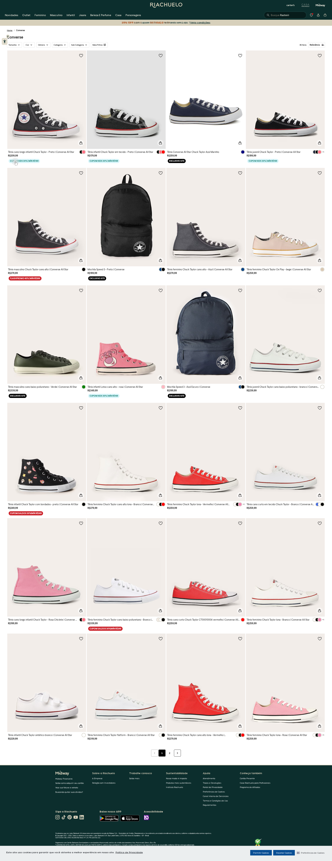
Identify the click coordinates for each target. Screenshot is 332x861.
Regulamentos (209, 805)
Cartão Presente (247, 778)
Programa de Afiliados (250, 787)
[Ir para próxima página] (177, 753)
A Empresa (97, 778)
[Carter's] (291, 5)
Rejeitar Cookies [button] (284, 852)
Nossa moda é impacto (176, 778)
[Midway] (320, 5)
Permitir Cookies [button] (261, 852)
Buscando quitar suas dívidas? (69, 792)
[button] (310, 852)
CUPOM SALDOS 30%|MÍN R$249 (26, 513)
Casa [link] (118, 15)
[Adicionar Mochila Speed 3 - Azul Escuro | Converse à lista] (240, 290)
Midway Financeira (63, 778)
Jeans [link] (82, 15)
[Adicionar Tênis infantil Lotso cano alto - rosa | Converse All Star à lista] (160, 290)
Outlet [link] (26, 15)
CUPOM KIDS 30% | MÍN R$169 (24, 161)
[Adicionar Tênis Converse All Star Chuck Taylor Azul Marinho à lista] (240, 55)
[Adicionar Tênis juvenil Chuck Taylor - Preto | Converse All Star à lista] (319, 55)
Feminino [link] (40, 15)
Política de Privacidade (129, 852)
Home (9, 30)
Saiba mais (134, 778)
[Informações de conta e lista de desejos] (318, 15)
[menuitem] (11, 15)
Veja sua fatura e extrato (66, 787)
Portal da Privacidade (213, 787)
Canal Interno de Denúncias (215, 796)
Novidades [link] (11, 15)
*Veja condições (199, 22)
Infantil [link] (71, 15)
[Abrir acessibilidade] (4, 41)
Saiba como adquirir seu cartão (69, 783)
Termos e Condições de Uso (215, 800)
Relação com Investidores (103, 783)
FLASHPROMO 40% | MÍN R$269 (25, 278)
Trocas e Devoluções (212, 783)
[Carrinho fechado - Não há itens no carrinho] (325, 15)
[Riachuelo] (166, 5)
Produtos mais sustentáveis (178, 783)
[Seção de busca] (285, 15)
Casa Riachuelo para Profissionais (255, 783)
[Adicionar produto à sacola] (80, 143)
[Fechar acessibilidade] (8, 36)
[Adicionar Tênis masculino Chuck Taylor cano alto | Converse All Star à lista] (81, 173)
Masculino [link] (56, 15)
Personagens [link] (133, 15)
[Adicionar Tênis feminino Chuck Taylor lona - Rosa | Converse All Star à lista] (319, 638)
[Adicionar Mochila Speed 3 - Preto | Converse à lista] (160, 173)
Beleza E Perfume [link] (100, 15)
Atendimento (209, 778)
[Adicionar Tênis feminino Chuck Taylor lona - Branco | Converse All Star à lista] (319, 523)
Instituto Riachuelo (174, 787)
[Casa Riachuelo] (305, 5)
